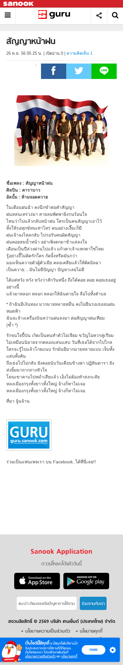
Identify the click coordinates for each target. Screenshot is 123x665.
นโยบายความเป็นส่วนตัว (40, 656)
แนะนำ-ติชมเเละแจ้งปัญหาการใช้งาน (47, 604)
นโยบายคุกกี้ (69, 656)
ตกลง (93, 649)
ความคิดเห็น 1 (79, 53)
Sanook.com (19, 4)
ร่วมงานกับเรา (93, 604)
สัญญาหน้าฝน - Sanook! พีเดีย (55, 15)
